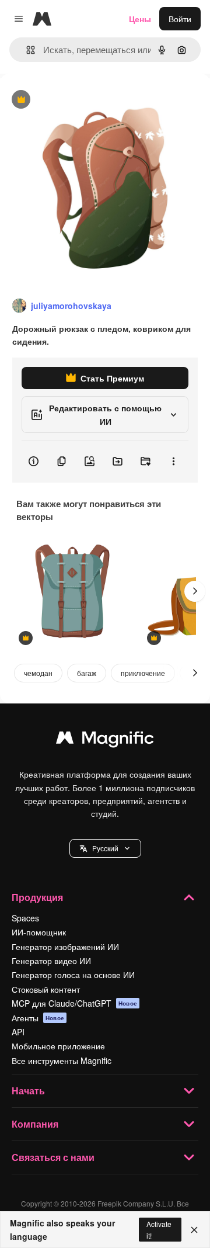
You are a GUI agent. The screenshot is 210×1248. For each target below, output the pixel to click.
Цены (140, 19)
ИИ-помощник (39, 932)
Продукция (37, 897)
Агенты (38, 1018)
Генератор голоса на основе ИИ (73, 974)
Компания (35, 1124)
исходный (78, 100)
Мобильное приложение (58, 1046)
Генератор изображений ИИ (65, 946)
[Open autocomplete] (26, 50)
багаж (86, 673)
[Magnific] (105, 740)
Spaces (25, 918)
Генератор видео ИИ (51, 960)
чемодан (38, 673)
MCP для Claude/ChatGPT (74, 1003)
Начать (28, 1090)
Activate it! (159, 1229)
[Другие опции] (173, 461)
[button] (105, 848)
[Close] (194, 1230)
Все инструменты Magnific (61, 1060)
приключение (143, 673)
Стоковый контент (46, 989)
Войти (180, 19)
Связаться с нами (53, 1157)
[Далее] (194, 591)
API (18, 1032)
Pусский (105, 848)
